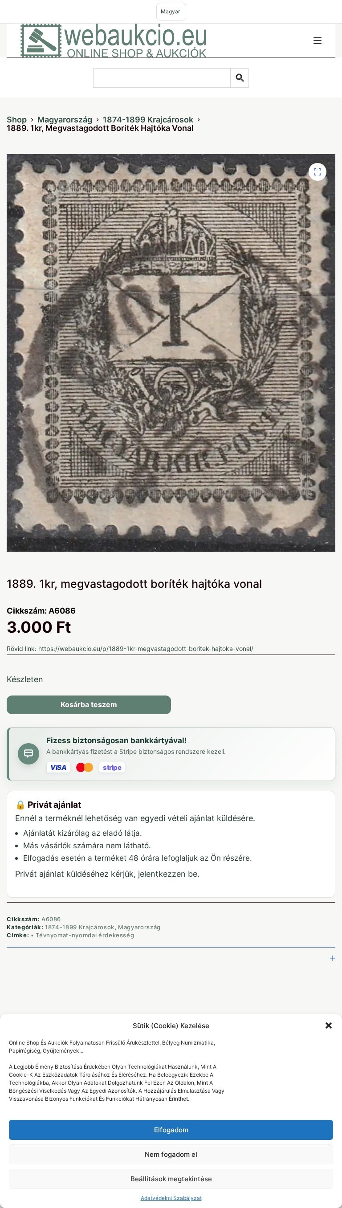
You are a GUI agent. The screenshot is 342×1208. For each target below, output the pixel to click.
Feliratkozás (171, 647)
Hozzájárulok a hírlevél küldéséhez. (143, 629)
